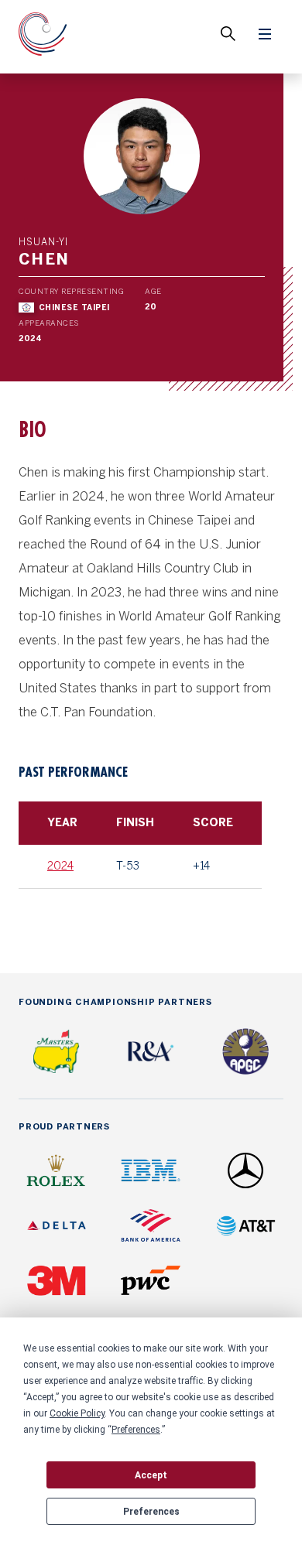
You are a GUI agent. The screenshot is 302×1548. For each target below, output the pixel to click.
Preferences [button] (136, 1429)
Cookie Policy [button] (77, 1413)
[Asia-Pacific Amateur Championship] (43, 36)
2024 (60, 866)
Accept (151, 1475)
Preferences (151, 1511)
